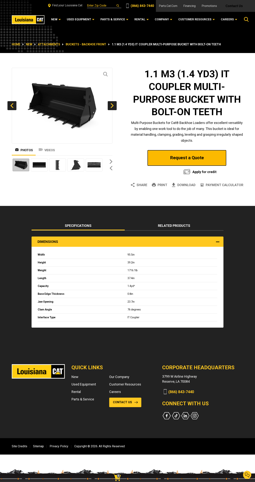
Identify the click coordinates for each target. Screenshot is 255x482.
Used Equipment (83, 384)
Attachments (49, 44)
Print (162, 185)
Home (16, 44)
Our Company (119, 377)
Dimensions (48, 242)
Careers (115, 392)
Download (186, 185)
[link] (118, 470)
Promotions (209, 6)
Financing (189, 6)
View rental (152, 171)
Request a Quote (187, 157)
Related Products (174, 226)
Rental (76, 392)
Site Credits (19, 446)
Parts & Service (82, 399)
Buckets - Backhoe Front (86, 44)
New (29, 44)
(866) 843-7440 (142, 6)
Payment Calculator (224, 185)
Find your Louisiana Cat (66, 5)
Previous (11, 105)
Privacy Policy (59, 446)
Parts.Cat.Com (168, 6)
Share (141, 185)
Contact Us (234, 6)
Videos (49, 150)
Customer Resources (125, 384)
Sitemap (38, 446)
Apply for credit (204, 172)
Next (112, 105)
